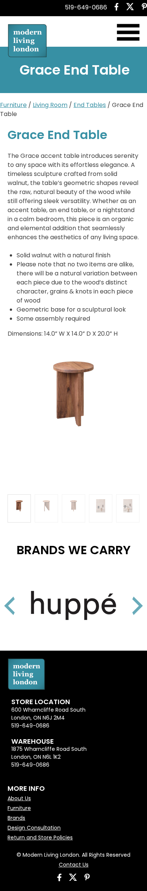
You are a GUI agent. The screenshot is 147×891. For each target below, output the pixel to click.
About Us (19, 798)
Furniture (13, 105)
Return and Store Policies (40, 837)
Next (128, 596)
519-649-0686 (86, 7)
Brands (16, 818)
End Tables (90, 105)
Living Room (50, 105)
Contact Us (74, 864)
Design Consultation (34, 827)
